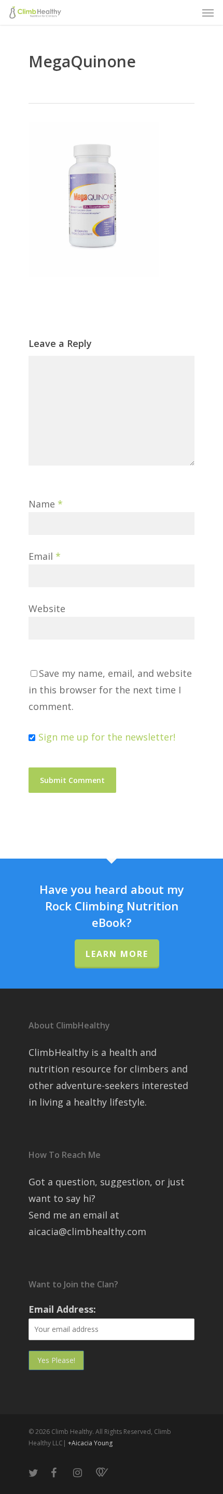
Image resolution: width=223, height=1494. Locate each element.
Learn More (117, 954)
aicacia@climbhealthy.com (87, 1231)
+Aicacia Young (90, 1443)
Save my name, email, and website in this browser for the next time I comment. (110, 690)
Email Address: (62, 1309)
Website (47, 608)
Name (46, 504)
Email (45, 556)
